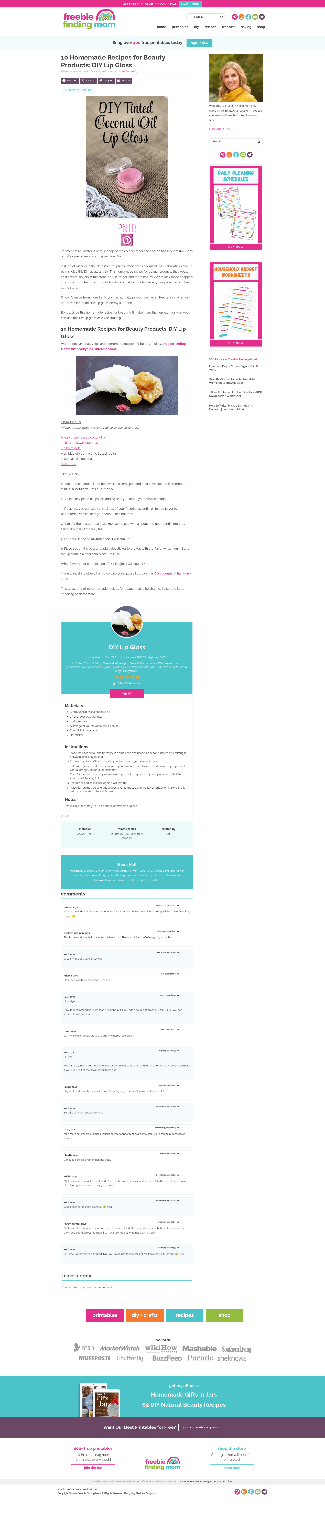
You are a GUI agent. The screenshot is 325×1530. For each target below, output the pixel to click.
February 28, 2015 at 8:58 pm (168, 952)
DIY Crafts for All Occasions (132, 836)
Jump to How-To (79, 90)
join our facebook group (200, 1427)
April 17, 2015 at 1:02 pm (169, 974)
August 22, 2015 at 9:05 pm (168, 1085)
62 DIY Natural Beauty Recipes (184, 1404)
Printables (104, 1315)
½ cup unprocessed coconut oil (83, 437)
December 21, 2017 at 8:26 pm (167, 1175)
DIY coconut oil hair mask (172, 573)
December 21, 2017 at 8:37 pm (167, 1201)
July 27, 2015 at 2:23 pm (170, 1029)
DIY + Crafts (145, 1315)
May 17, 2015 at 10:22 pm (169, 995)
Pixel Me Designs (145, 1493)
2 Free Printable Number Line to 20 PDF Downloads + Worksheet (235, 394)
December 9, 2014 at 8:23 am (167, 905)
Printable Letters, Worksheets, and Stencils (113, 1481)
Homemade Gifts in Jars (184, 1394)
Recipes (185, 1315)
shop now (232, 1468)
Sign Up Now (199, 43)
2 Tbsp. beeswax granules (79, 442)
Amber (68, 907)
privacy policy (73, 1489)
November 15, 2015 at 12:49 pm (167, 1128)
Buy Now (236, 246)
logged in (83, 1287)
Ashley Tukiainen (74, 933)
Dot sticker (68, 464)
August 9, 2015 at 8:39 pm (169, 1051)
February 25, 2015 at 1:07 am (168, 931)
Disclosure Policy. (130, 71)
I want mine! (190, 3)
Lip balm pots (71, 448)
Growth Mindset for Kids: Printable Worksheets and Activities (232, 381)
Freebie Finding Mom (89, 19)
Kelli (66, 954)
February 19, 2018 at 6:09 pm (168, 1222)
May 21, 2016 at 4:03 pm (169, 1154)
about (61, 1489)
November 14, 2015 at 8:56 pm (167, 1106)
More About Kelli (219, 129)
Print (127, 693)
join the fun (93, 1468)
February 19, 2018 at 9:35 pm (168, 1248)
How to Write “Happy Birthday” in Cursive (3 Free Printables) (231, 407)
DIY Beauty (117, 834)
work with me (90, 1489)
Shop (225, 1315)
